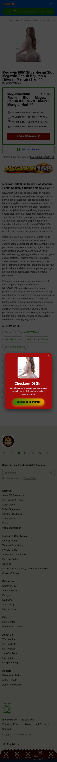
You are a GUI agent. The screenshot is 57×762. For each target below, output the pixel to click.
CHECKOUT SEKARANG (28, 402)
